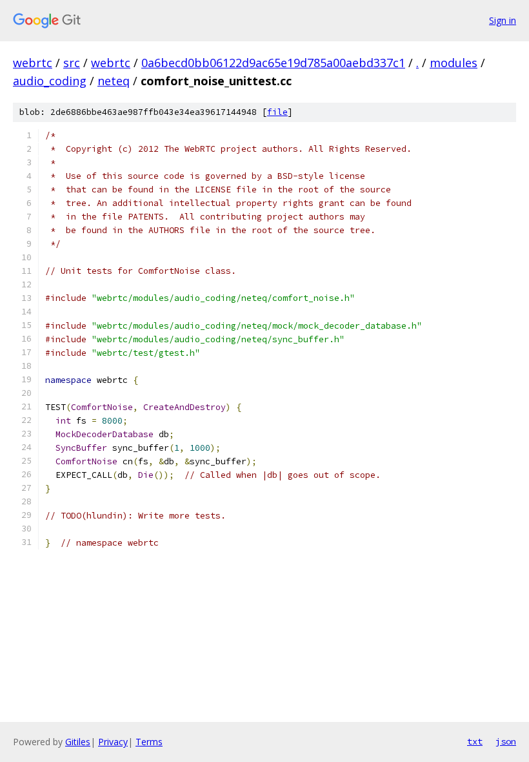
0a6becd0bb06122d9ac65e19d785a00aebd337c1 (273, 62)
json (505, 741)
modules (453, 62)
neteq (113, 80)
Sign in (502, 20)
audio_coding (49, 80)
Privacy (113, 742)
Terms (149, 742)
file (277, 112)
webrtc (32, 62)
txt (475, 741)
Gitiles (77, 742)
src (71, 62)
